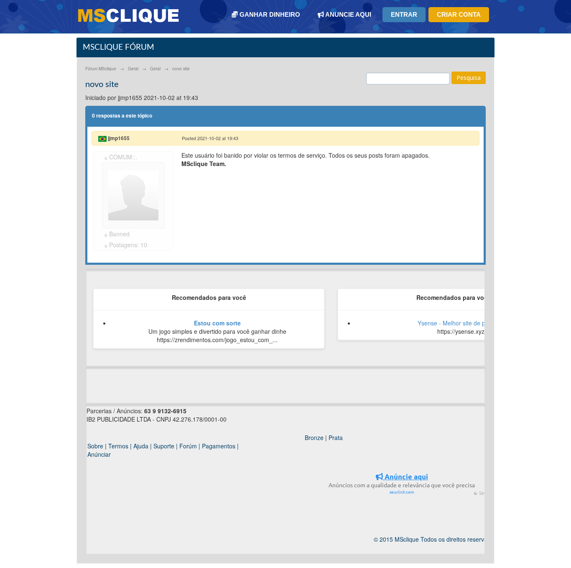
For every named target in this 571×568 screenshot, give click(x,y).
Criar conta (459, 14)
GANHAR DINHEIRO (269, 14)
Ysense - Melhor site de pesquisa (462, 323)
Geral (133, 69)
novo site (181, 69)
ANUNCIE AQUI (347, 14)
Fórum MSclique (100, 69)
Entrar (404, 14)
